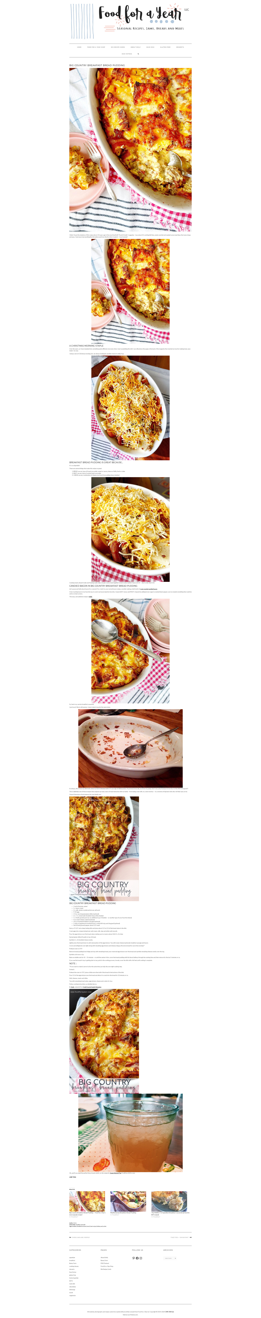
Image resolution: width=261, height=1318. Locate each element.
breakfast (78, 1224)
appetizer (72, 1257)
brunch (88, 1226)
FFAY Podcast (105, 1263)
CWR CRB (168, 1312)
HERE (90, 596)
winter (104, 1226)
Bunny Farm (72, 1263)
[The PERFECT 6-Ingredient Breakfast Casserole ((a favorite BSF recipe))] (170, 1201)
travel (71, 1292)
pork (102, 1226)
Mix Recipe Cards (118, 47)
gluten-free (165, 47)
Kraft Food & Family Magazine (92, 987)
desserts (180, 47)
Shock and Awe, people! (81, 1237)
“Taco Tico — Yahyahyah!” (179, 1237)
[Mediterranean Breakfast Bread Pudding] (129, 1201)
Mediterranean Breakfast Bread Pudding (123, 1213)
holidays (98, 1226)
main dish (150, 47)
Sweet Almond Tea (115, 1173)
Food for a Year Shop (96, 47)
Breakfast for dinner (81, 1226)
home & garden (73, 1278)
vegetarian (72, 1295)
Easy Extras (127, 54)
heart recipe (93, 1226)
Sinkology (72, 1289)
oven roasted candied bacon (148, 589)
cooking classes (74, 1266)
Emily (72, 987)
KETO (71, 1281)
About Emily (136, 47)
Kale (172, 1312)
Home (79, 47)
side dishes (72, 1287)
